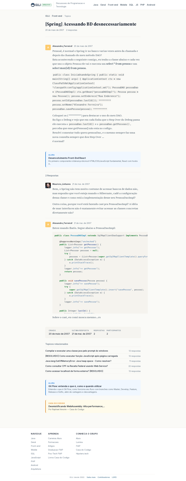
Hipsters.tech (82, 453)
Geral (103, 5)
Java (95, 5)
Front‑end (113, 5)
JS (137, 5)
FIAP (78, 446)
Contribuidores (104, 477)
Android (151, 5)
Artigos (51, 446)
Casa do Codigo (83, 450)
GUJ (47, 16)
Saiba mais (91, 477)
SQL (131, 5)
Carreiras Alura (55, 438)
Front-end (57, 16)
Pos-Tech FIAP (55, 453)
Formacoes (53, 442)
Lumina (79, 442)
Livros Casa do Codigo (58, 457)
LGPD (114, 477)
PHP (142, 5)
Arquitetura (36, 469)
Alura (78, 438)
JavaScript (36, 457)
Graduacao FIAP (55, 450)
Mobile (123, 5)
